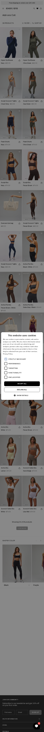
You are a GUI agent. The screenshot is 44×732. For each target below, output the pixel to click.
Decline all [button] (22, 390)
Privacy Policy (8, 354)
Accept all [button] (22, 384)
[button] (22, 395)
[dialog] (22, 366)
